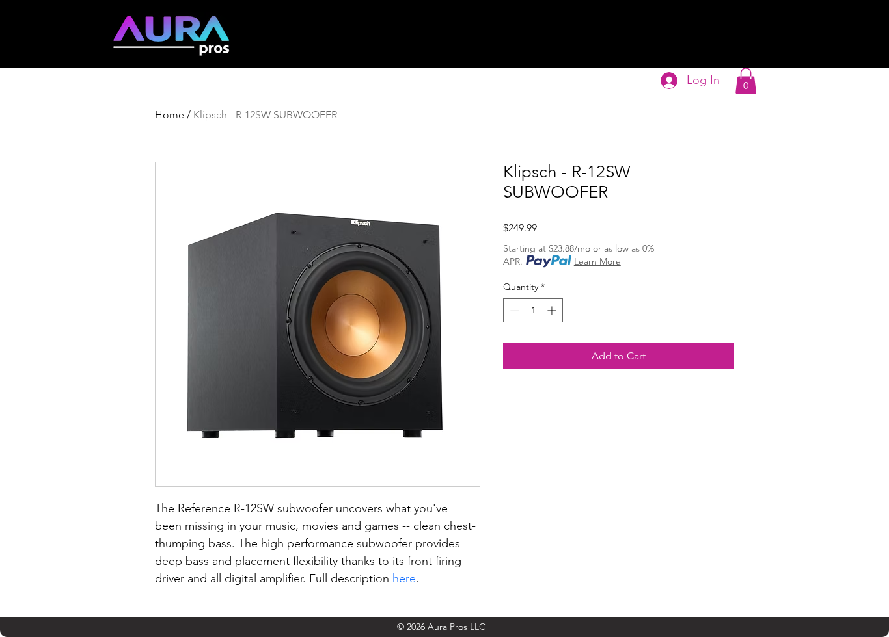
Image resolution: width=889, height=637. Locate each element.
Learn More (597, 261)
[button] (746, 81)
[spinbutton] (533, 310)
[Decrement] (513, 310)
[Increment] (553, 310)
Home (169, 115)
